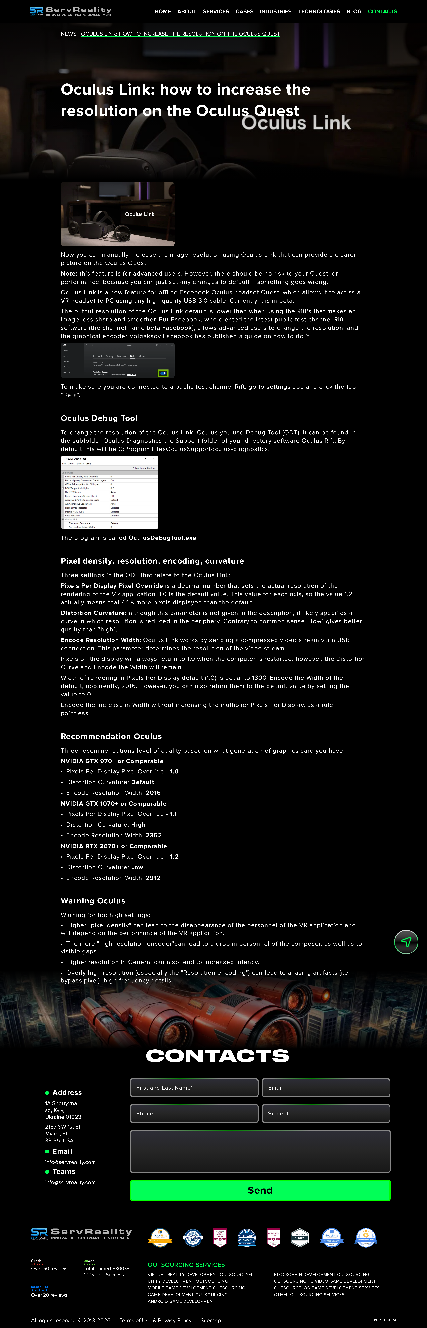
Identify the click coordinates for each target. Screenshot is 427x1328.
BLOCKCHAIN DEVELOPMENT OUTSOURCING (321, 1274)
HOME (163, 11)
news (68, 33)
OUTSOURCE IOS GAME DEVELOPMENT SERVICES (327, 1288)
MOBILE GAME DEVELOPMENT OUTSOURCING (196, 1288)
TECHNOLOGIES (319, 11)
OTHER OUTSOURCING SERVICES (309, 1294)
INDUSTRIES (276, 11)
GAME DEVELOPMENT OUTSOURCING (188, 1294)
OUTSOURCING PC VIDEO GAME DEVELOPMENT (325, 1281)
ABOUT (186, 11)
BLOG (354, 11)
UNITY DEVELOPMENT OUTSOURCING (188, 1281)
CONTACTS (382, 11)
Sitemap (211, 1320)
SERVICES (216, 11)
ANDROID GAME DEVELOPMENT (182, 1301)
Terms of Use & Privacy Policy (155, 1320)
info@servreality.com (70, 1162)
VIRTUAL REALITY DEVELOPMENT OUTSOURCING (200, 1274)
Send (260, 1190)
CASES (245, 11)
